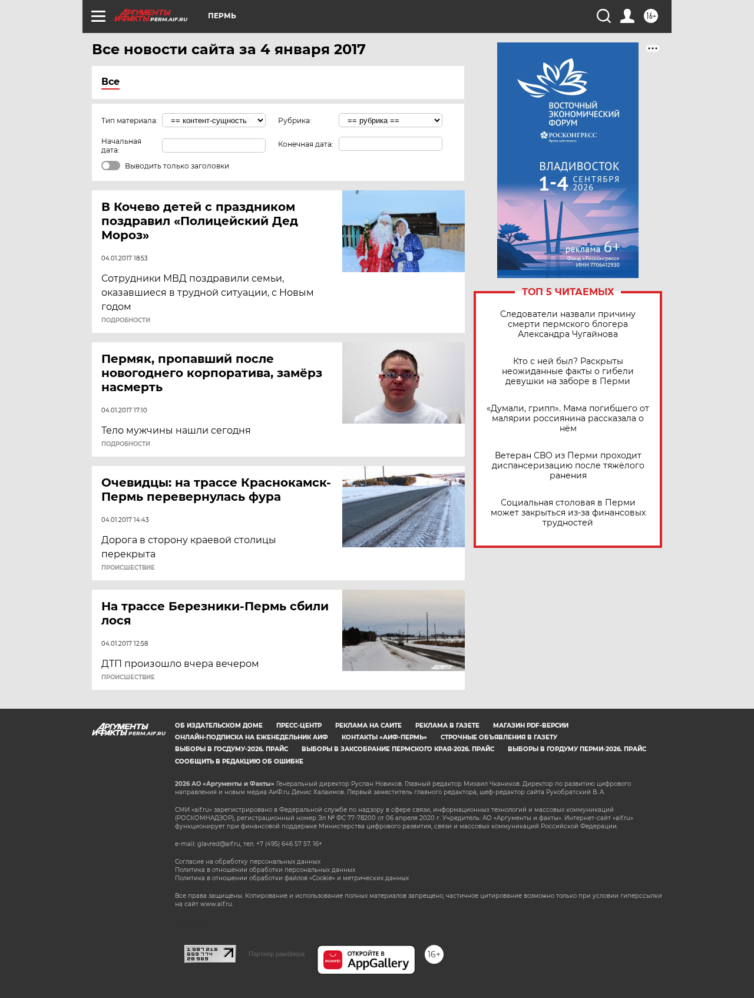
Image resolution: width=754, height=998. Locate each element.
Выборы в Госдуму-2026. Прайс (231, 749)
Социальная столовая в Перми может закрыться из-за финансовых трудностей (568, 513)
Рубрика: (295, 120)
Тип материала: (129, 120)
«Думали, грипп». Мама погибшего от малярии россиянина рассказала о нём (568, 419)
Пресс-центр (299, 725)
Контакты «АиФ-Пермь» (384, 737)
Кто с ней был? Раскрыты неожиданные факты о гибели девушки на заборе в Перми (568, 371)
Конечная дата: (305, 144)
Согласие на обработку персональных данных (247, 861)
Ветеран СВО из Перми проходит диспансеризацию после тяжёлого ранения (568, 466)
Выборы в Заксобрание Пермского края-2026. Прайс (398, 749)
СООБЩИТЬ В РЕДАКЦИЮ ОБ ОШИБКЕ (239, 761)
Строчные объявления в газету (499, 737)
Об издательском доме (219, 725)
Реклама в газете (447, 725)
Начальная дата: (121, 145)
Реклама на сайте (368, 725)
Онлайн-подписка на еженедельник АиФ (251, 737)
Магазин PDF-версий (530, 725)
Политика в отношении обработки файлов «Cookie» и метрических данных (292, 878)
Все (110, 81)
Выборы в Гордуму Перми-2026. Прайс (577, 749)
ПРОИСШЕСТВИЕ (128, 568)
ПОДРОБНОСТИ (125, 320)
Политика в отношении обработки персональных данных (265, 870)
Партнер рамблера (277, 953)
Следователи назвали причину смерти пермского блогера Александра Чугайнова (568, 324)
